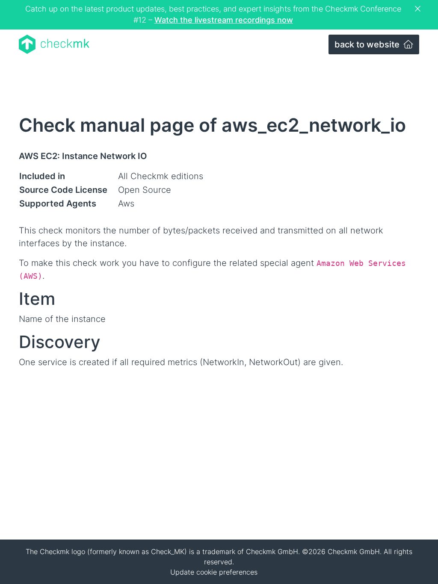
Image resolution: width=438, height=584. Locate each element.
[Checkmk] (54, 44)
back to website (368, 44)
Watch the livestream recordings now (223, 19)
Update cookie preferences (213, 572)
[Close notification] (418, 9)
